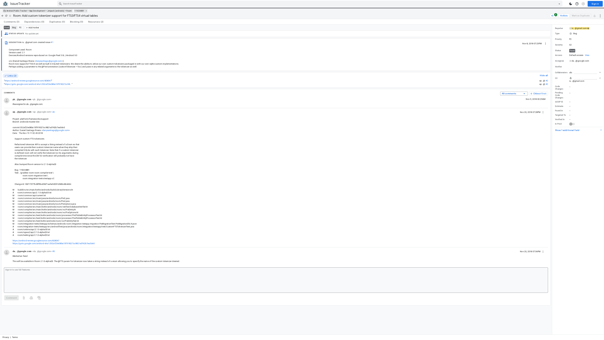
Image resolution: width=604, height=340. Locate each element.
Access (558, 55)
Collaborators (561, 72)
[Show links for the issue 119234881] (86, 11)
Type (557, 33)
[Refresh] (6, 16)
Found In (559, 111)
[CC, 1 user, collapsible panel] (585, 78)
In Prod (558, 124)
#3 (53, 251)
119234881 (79, 11)
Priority (558, 39)
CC (556, 78)
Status (558, 50)
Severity (558, 45)
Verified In (560, 119)
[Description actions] (545, 43)
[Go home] (2, 16)
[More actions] (600, 15)
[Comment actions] (542, 112)
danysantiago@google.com (49, 61)
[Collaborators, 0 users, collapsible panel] (585, 72)
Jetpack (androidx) (55, 11)
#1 (52, 42)
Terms (15, 337)
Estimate (559, 106)
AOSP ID (559, 102)
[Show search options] (559, 4)
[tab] (11, 21)
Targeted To (560, 115)
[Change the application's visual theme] (571, 4)
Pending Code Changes (559, 95)
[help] (577, 4)
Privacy (6, 337)
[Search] (60, 4)
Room (69, 11)
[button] (578, 33)
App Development (37, 11)
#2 (547, 80)
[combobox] (310, 4)
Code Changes (559, 87)
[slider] (552, 179)
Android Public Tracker (16, 11)
